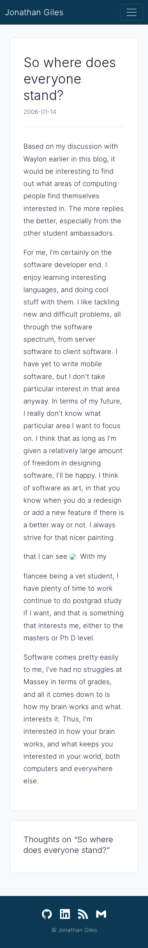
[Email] (101, 914)
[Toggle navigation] (131, 12)
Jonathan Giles (34, 12)
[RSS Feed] (83, 914)
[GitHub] (47, 914)
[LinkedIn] (65, 914)
